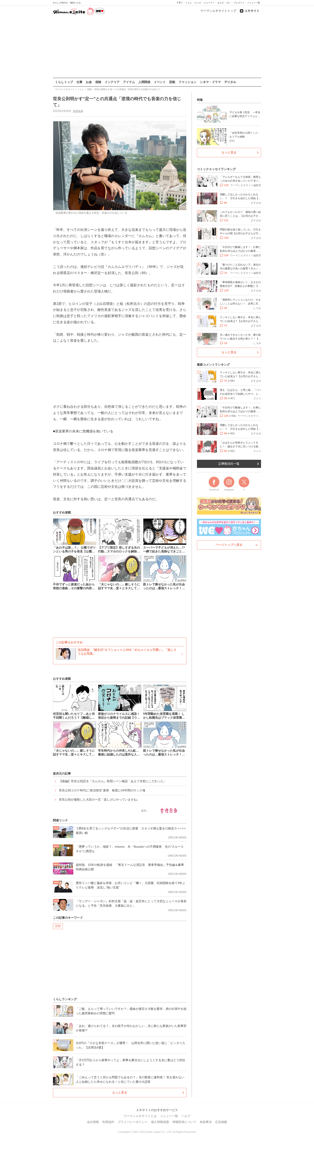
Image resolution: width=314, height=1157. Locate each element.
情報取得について (184, 1122)
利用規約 (108, 1122)
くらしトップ (64, 82)
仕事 (79, 82)
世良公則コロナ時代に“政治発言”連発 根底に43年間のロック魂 (102, 790)
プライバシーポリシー (133, 1122)
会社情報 (93, 1122)
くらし (189, 2)
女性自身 (78, 111)
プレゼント (239, 2)
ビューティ (209, 2)
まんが (220, 2)
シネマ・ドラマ (210, 82)
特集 (200, 99)
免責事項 (206, 1122)
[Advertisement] (157, 47)
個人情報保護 (160, 1122)
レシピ (198, 2)
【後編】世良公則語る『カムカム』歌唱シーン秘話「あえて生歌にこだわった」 (113, 781)
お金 (89, 82)
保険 (98, 82)
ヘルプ (185, 1116)
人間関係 (144, 82)
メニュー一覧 (253, 2)
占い (229, 2)
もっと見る (119, 1092)
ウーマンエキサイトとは (140, 1116)
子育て (179, 2)
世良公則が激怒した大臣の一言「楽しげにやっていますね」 (99, 799)
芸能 (172, 82)
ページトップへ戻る (229, 544)
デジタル (230, 82)
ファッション (188, 82)
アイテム (129, 82)
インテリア (112, 82)
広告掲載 (221, 1122)
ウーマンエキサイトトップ (218, 10)
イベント (160, 82)
